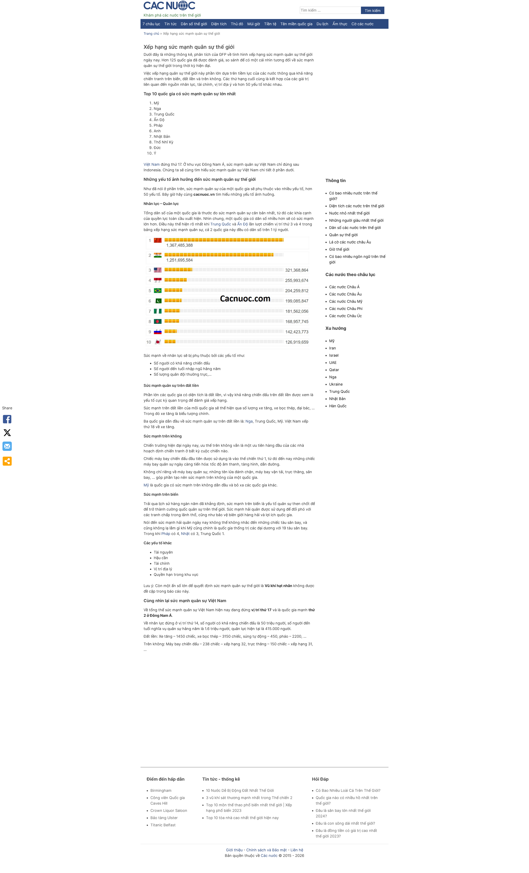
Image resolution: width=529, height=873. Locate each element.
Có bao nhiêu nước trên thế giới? (353, 196)
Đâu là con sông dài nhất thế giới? (345, 823)
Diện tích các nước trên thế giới (356, 206)
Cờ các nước (362, 24)
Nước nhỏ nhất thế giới (349, 213)
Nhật (185, 533)
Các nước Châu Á (344, 287)
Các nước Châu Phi (345, 308)
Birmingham (161, 790)
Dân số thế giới (194, 24)
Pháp (165, 533)
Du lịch (322, 24)
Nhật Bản (337, 399)
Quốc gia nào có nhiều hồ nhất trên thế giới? (347, 800)
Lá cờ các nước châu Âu (350, 242)
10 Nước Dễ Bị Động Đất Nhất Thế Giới (240, 790)
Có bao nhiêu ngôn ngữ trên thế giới (357, 259)
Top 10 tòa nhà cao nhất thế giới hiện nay (242, 818)
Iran (332, 348)
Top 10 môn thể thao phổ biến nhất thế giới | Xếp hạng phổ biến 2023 (249, 808)
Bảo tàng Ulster (164, 818)
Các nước (269, 855)
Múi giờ (253, 24)
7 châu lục (151, 24)
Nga (249, 421)
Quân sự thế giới (343, 235)
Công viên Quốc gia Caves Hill (167, 800)
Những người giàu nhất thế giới (356, 220)
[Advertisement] (229, 705)
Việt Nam (152, 164)
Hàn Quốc (338, 406)
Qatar (334, 370)
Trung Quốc (220, 224)
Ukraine (336, 384)
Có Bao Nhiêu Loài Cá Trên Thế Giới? (348, 790)
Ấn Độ (242, 224)
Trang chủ (151, 33)
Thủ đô (237, 24)
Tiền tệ (270, 24)
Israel (333, 355)
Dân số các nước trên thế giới (355, 227)
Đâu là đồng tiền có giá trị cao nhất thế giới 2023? (346, 833)
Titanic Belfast (163, 825)
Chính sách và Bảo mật (266, 850)
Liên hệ (297, 850)
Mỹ (146, 485)
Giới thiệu (234, 850)
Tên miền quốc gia (296, 24)
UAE (333, 362)
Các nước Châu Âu (345, 294)
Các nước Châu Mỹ (345, 301)
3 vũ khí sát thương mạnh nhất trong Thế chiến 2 (249, 798)
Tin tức (170, 24)
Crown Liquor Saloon (168, 810)
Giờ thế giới (339, 249)
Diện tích (219, 24)
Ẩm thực (339, 24)
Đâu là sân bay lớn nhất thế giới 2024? (343, 813)
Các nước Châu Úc (345, 316)
